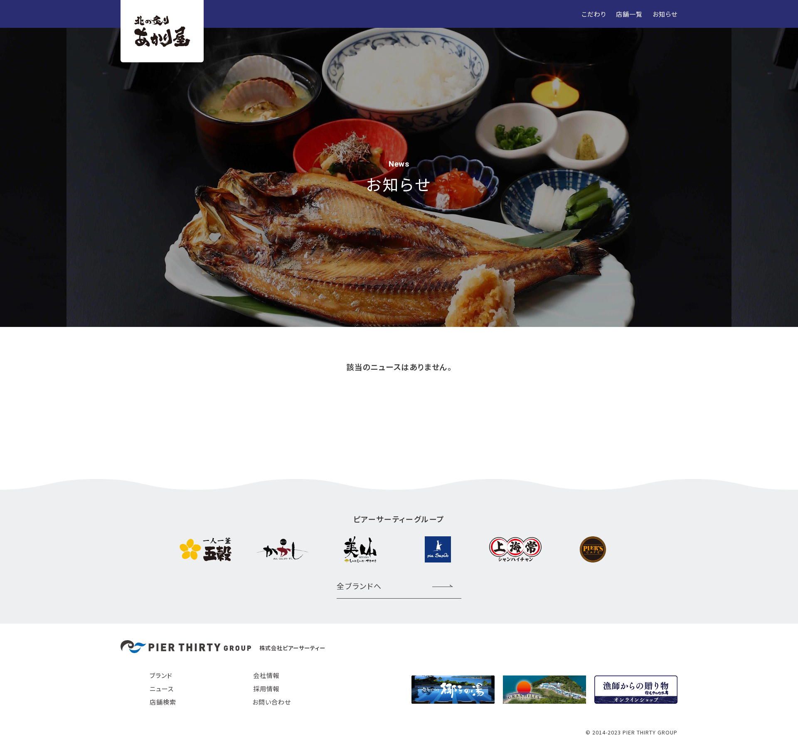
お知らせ (665, 14)
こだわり (593, 14)
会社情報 (266, 675)
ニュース (162, 688)
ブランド (161, 675)
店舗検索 (163, 702)
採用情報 (266, 688)
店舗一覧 (629, 14)
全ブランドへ (359, 585)
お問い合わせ (271, 702)
